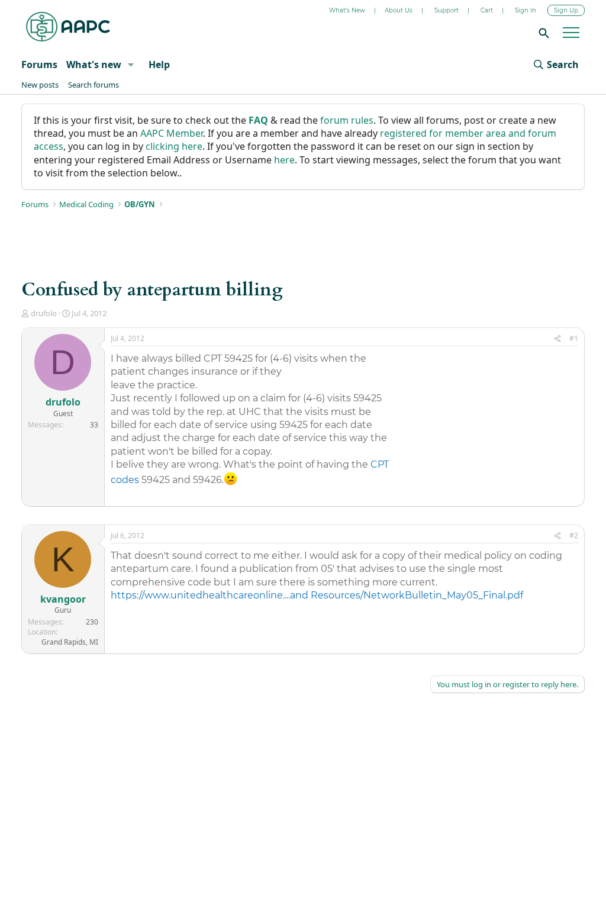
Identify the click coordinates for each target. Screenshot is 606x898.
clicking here (174, 146)
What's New (347, 10)
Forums (39, 64)
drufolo (44, 313)
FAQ (258, 120)
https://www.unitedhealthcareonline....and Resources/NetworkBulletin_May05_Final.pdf (317, 595)
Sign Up (566, 10)
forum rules (346, 120)
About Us (398, 10)
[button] (130, 64)
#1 (573, 338)
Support (446, 10)
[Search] (542, 32)
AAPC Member (171, 133)
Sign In (525, 10)
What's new (93, 64)
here (284, 159)
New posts (40, 84)
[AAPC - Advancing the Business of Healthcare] (68, 26)
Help (159, 64)
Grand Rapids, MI (69, 642)
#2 (573, 535)
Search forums (93, 84)
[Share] (557, 339)
